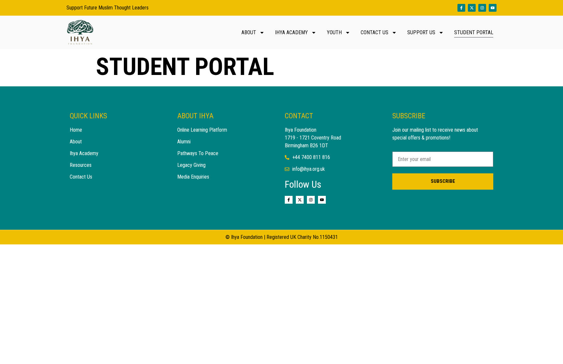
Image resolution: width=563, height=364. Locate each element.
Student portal (473, 32)
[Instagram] (482, 8)
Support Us (421, 32)
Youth (334, 32)
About (248, 32)
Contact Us (374, 32)
